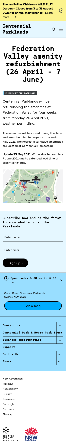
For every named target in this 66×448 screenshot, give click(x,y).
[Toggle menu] (61, 29)
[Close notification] (61, 10)
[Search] (54, 29)
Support (9, 347)
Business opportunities (22, 340)
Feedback (8, 409)
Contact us (11, 325)
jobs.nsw (8, 383)
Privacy (7, 393)
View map (33, 306)
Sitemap (7, 414)
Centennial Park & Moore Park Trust (32, 332)
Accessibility (10, 388)
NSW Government (13, 378)
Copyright (9, 404)
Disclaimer (9, 398)
